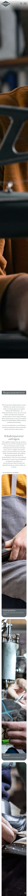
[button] (25, 893)
